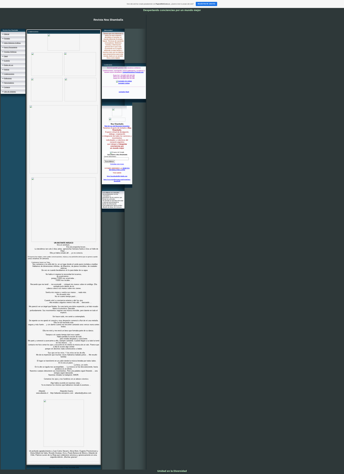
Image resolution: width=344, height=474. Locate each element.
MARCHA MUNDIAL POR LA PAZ (119, 169)
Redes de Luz (8, 65)
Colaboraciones (9, 74)
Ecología (7, 60)
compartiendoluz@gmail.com (133, 72)
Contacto (7, 87)
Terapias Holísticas (10, 52)
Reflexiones (8, 78)
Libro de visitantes (10, 91)
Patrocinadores (9, 83)
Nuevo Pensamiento (10, 47)
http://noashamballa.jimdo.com (117, 176)
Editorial (6, 34)
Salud (6, 56)
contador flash (124, 92)
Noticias (6, 69)
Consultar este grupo (117, 164)
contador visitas (124, 83)
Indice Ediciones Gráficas (12, 43)
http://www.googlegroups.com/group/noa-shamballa (117, 180)
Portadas (7, 38)
